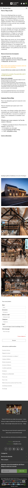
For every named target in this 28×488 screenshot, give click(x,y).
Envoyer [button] (14, 340)
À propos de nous (6, 350)
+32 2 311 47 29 (16, 441)
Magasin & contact (6, 353)
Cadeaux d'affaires (6, 359)
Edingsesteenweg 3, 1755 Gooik (15, 18)
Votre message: (6, 329)
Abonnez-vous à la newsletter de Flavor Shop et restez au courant (12, 465)
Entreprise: (5, 309)
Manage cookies (14, 486)
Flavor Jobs (4, 379)
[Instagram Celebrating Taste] (10, 449)
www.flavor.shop (12, 81)
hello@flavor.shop (12, 131)
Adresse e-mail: (6, 314)
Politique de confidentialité (8, 373)
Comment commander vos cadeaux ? (10, 356)
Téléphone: (5, 319)
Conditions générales (6, 368)
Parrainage (4, 388)
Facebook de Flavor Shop (13, 129)
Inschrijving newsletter (7, 385)
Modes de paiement (6, 362)
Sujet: (4, 324)
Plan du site (4, 376)
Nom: (3, 305)
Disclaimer (4, 371)
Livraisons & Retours (6, 365)
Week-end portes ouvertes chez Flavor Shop (12, 382)
